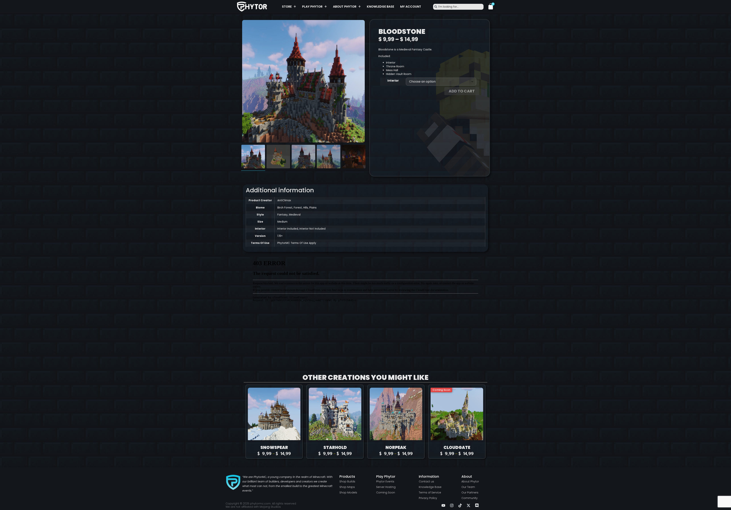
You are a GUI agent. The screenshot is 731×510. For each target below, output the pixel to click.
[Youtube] (443, 505)
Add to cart (462, 91)
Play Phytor (312, 6)
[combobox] (458, 7)
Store (287, 6)
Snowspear (274, 447)
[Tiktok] (460, 505)
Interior (393, 81)
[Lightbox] (360, 24)
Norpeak (395, 447)
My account (410, 6)
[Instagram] (452, 505)
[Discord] (477, 505)
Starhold (335, 447)
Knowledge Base (380, 6)
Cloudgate (457, 447)
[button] (289, 6)
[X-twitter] (468, 505)
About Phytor (344, 6)
